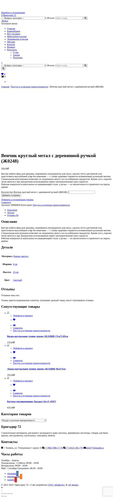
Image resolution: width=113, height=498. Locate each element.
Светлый (17, 280)
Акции (16, 55)
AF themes (73, 485)
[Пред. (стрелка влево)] (2, 496)
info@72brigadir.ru (95, 448)
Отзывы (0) (12, 215)
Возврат (11, 47)
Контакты (12, 49)
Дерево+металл (20, 256)
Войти (4, 21)
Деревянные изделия (17, 39)
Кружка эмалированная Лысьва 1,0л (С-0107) (31, 401)
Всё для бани (13, 34)
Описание (12, 210)
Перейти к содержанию (13, 12)
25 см (15, 272)
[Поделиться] (5, 493)
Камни (13, 31)
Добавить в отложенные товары (17, 199)
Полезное (18, 57)
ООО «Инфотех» (56, 485)
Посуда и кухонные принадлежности (29, 86)
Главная (11, 28)
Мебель (16, 36)
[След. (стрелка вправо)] (5, 496)
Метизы (11, 42)
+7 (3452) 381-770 (74, 448)
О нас (16, 52)
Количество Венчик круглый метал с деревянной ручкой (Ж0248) (34, 192)
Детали (10, 212)
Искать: (51, 18)
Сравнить (6, 202)
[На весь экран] (8, 493)
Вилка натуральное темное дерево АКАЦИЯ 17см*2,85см (37, 336)
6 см (15, 264)
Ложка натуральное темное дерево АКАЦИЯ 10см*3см (36, 369)
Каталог (11, 44)
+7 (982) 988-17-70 (53, 448)
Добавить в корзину (11, 195)
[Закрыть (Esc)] (2, 493)
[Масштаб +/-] (11, 493)
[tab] (59, 210)
